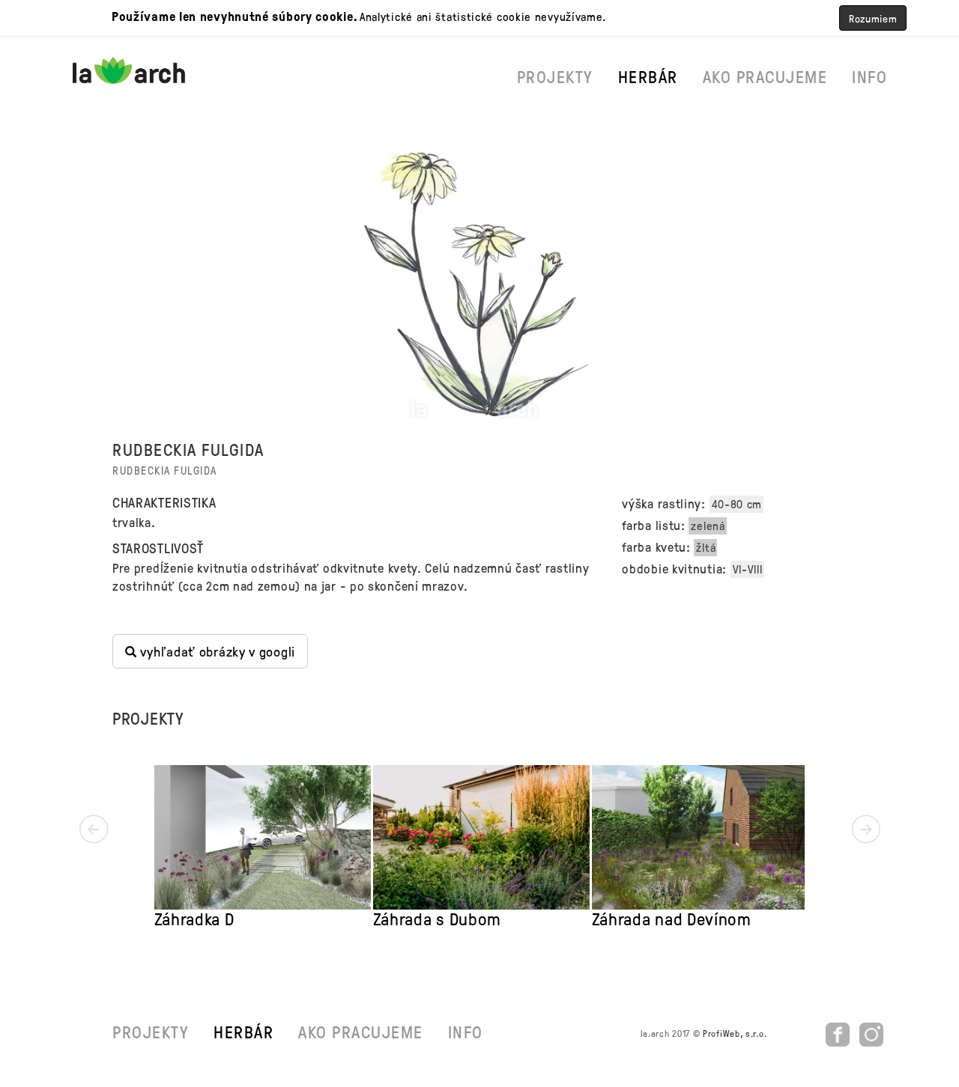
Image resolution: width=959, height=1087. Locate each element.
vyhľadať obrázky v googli (216, 651)
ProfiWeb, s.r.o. (734, 1033)
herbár (648, 76)
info (869, 76)
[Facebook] (839, 1033)
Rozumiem (873, 18)
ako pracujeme (765, 76)
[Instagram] (871, 1033)
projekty (555, 76)
